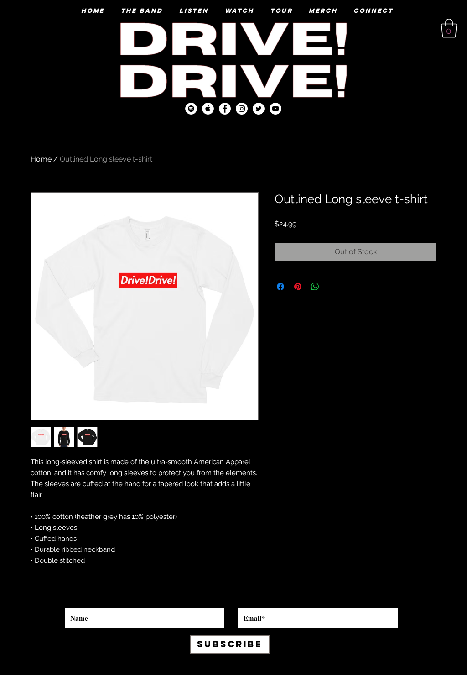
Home (41, 159)
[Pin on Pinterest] (297, 286)
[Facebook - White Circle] (225, 109)
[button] (449, 28)
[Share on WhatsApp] (315, 286)
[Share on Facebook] (280, 286)
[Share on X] (332, 286)
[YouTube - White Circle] (275, 109)
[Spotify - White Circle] (191, 109)
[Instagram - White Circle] (242, 109)
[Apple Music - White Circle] (208, 109)
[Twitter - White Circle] (259, 109)
